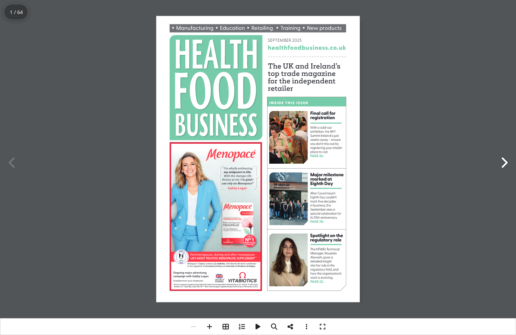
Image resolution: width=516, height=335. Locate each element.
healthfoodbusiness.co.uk (309, 48)
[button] (504, 162)
